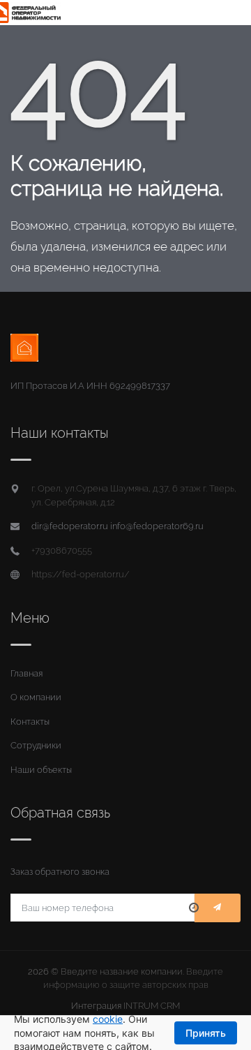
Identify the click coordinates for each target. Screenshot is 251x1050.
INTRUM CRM (151, 1005)
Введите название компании (122, 971)
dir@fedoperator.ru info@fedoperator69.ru (117, 526)
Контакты (30, 721)
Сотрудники (35, 745)
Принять (205, 1033)
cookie (108, 1019)
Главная (26, 673)
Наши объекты (41, 769)
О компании (35, 697)
